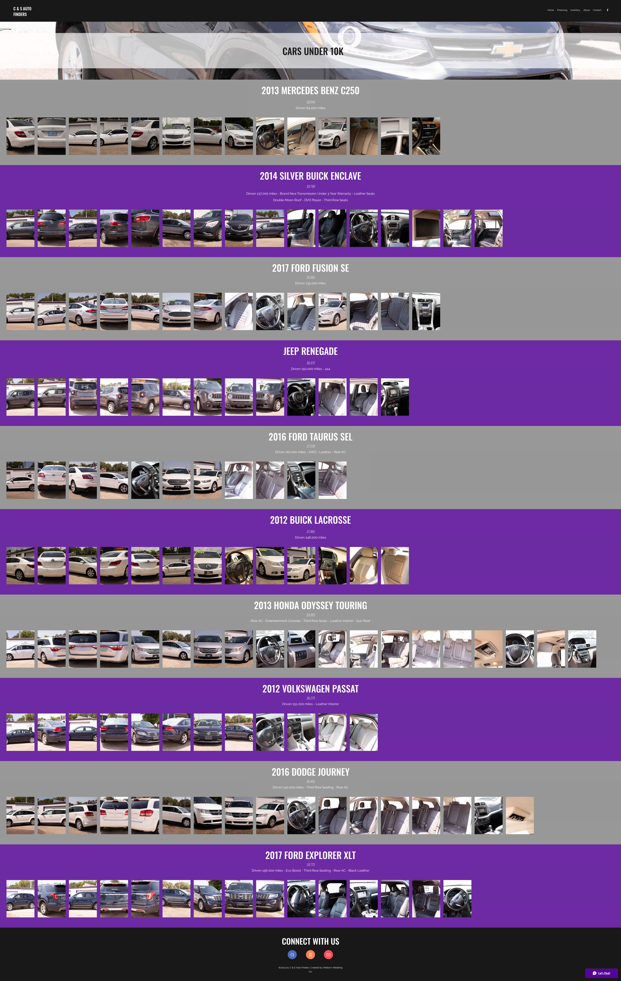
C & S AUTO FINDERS (22, 11)
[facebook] (607, 10)
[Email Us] (328, 955)
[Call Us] (310, 955)
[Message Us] (292, 955)
